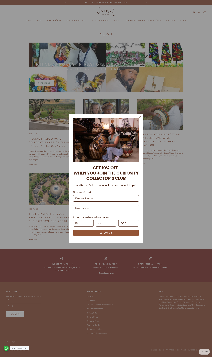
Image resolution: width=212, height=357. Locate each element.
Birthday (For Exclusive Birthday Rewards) (91, 217)
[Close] (140, 117)
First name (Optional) (82, 192)
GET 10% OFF (106, 233)
